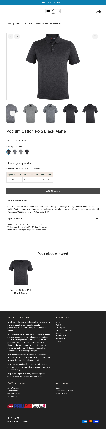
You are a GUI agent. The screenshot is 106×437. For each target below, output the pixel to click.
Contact (59, 341)
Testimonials (12, 391)
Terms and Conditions (64, 391)
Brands (58, 333)
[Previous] (10, 36)
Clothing (18, 24)
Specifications (15, 218)
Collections (60, 325)
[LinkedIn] (15, 418)
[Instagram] (18, 418)
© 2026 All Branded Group (17, 421)
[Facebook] (8, 418)
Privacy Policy (61, 393)
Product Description (18, 200)
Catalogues (60, 328)
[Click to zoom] (95, 36)
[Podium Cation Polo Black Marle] (20, 272)
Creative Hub (61, 336)
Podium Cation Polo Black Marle (20, 292)
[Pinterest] (11, 418)
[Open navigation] (6, 11)
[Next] (17, 36)
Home (9, 24)
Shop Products (13, 388)
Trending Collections (64, 330)
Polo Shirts (28, 24)
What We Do (60, 338)
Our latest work (13, 393)
